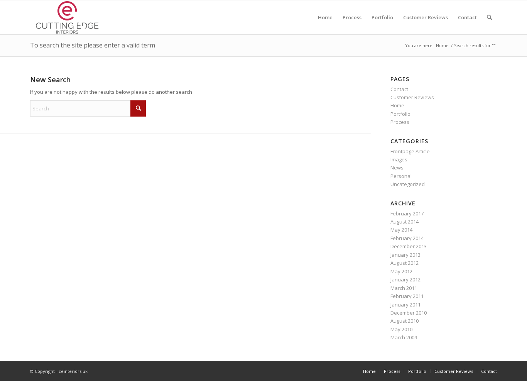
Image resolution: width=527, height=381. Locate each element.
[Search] (489, 17)
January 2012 (405, 279)
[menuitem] (325, 17)
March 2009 (403, 337)
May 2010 (401, 329)
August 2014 (404, 221)
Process (399, 122)
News (397, 167)
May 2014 (401, 229)
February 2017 (407, 213)
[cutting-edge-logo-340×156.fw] (67, 17)
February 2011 (407, 296)
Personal (401, 176)
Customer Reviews (412, 97)
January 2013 (405, 254)
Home (397, 105)
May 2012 (401, 271)
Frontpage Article (410, 151)
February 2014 (407, 238)
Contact (399, 89)
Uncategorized (407, 184)
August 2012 (404, 262)
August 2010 (404, 320)
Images (398, 159)
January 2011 (405, 304)
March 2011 (403, 287)
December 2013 (408, 246)
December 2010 (408, 312)
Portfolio (400, 113)
